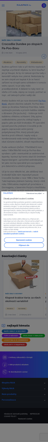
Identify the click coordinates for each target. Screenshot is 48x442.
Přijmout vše (24, 245)
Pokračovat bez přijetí (34, 193)
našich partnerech (24, 232)
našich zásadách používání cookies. (20, 233)
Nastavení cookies (24, 240)
